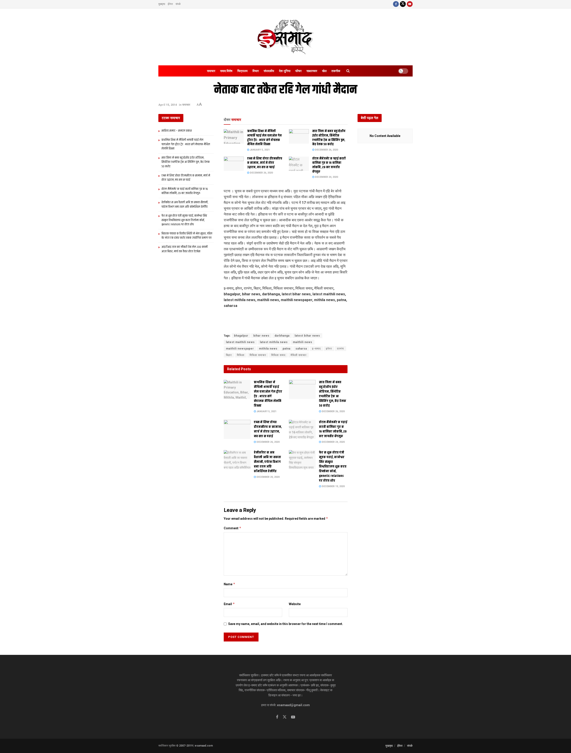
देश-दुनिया (284, 71)
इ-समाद (316, 348)
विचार (255, 71)
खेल (324, 71)
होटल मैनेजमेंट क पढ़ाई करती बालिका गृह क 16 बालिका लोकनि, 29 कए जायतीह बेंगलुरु (329, 165)
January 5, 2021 (259, 149)
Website (295, 604)
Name (229, 584)
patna (286, 348)
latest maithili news (240, 342)
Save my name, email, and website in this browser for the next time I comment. (285, 624)
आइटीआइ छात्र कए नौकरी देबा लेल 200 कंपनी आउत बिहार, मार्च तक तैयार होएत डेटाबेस (184, 249)
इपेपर (329, 348)
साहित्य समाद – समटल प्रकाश (176, 130)
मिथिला (240, 355)
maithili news (302, 342)
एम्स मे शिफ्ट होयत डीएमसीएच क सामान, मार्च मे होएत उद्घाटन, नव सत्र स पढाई (264, 163)
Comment (232, 528)
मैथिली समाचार (298, 355)
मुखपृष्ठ (161, 4)
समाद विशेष (226, 71)
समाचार (211, 71)
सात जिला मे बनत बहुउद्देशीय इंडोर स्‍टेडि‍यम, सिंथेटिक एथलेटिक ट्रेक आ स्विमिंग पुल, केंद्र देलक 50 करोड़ (328, 138)
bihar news (261, 335)
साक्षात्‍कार (311, 71)
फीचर (298, 71)
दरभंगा (340, 348)
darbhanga (282, 335)
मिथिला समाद (278, 355)
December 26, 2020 (326, 149)
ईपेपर (170, 4)
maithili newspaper (240, 348)
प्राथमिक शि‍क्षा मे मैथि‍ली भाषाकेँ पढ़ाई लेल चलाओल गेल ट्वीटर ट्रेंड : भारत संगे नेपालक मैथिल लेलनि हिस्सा (264, 138)
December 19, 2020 (333, 486)
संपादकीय (269, 71)
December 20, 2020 (267, 477)
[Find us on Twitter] (403, 4)
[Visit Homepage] (285, 37)
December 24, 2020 (326, 177)
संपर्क (178, 4)
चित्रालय (242, 71)
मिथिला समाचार (258, 355)
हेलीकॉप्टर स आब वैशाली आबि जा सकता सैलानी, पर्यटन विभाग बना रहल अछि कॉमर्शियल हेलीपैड (267, 462)
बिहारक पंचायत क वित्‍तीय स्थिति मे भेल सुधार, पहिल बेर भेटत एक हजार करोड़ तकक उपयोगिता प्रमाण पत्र (186, 235)
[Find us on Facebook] (396, 4)
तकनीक (335, 71)
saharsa (301, 348)
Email (229, 604)
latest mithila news (274, 342)
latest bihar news (307, 335)
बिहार (229, 355)
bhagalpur (241, 335)
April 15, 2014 (167, 104)
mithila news (268, 348)
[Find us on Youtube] (410, 4)
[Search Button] (348, 71)
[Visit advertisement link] (286, 326)
